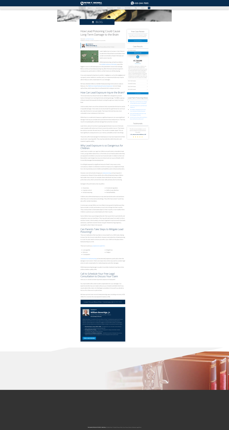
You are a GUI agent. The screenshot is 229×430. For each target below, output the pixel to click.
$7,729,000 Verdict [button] (132, 50)
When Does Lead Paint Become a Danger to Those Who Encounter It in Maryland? (138, 102)
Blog (136, 7)
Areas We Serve (99, 7)
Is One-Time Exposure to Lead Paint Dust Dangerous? (138, 106)
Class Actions (127, 7)
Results (119, 7)
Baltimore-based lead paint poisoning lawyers (100, 86)
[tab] (137, 50)
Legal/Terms (138, 427)
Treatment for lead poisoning (88, 258)
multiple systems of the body (109, 64)
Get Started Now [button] (138, 40)
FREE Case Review (89, 338)
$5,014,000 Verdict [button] (132, 89)
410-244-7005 (141, 3)
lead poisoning (107, 173)
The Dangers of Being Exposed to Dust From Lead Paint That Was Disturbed (138, 110)
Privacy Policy (119, 427)
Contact (142, 7)
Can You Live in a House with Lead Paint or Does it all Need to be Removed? (138, 118)
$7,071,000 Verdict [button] (132, 81)
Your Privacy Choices (127, 427)
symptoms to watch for (98, 246)
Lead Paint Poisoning (89, 38)
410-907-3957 (117, 302)
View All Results (138, 93)
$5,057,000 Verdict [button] (132, 86)
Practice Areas (110, 7)
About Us (90, 7)
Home (82, 7)
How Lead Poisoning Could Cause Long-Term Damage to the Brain (138, 114)
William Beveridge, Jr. (91, 45)
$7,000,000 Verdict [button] (132, 83)
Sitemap (134, 427)
